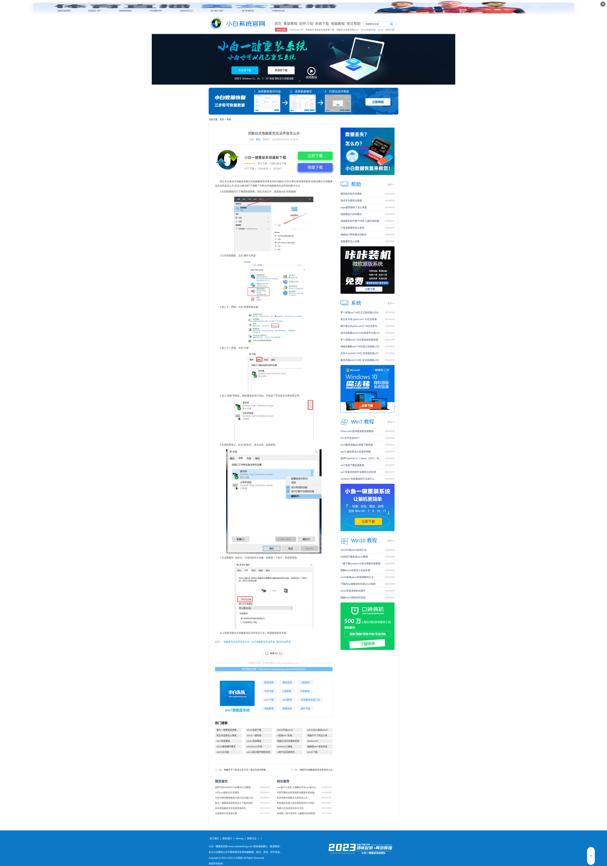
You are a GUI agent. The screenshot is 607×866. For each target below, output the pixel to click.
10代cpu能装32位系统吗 (227, 792)
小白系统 (238, 858)
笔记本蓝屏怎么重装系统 (229, 735)
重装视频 (269, 682)
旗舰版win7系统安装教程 (319, 746)
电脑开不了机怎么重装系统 (320, 735)
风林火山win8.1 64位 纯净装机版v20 (359, 353)
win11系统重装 (254, 741)
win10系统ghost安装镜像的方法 (357, 577)
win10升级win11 (285, 730)
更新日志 (252, 838)
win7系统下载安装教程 (352, 465)
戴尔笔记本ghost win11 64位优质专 (358, 326)
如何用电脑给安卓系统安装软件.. (231, 808)
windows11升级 (254, 746)
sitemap (239, 838)
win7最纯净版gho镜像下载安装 (356, 444)
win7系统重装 (223, 741)
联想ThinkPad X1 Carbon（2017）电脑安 (361, 458)
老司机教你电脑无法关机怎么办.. (293, 797)
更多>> (391, 184)
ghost (381, 29)
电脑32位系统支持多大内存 (290, 808)
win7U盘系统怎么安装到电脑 (355, 451)
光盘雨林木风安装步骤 (226, 813)
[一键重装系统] (237, 24)
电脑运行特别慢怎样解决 (353, 234)
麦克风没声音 (283, 641)
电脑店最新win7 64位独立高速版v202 (360, 346)
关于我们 (214, 838)
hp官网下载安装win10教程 (354, 556)
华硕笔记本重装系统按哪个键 (320, 29)
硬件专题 (305, 708)
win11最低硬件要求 (226, 746)
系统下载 (322, 24)
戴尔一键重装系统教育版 (229, 730)
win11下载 (312, 752)
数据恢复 (287, 708)
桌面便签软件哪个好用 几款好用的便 (359, 221)
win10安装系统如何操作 (352, 590)
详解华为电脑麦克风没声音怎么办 (316, 769)
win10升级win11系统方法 (353, 550)
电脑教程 (338, 24)
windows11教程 (284, 746)
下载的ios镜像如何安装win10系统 (358, 584)
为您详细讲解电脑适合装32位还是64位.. (234, 797)
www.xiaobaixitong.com (287, 663)
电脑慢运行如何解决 (351, 214)
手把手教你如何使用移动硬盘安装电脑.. (296, 792)
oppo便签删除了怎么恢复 (353, 207)
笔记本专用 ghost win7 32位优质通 (358, 319)
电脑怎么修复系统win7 (347, 29)
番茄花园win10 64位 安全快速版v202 (359, 360)
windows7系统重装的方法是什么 (357, 478)
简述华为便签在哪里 (351, 200)
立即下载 (315, 156)
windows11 (312, 741)
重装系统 (287, 682)
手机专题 (269, 691)
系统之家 (390, 29)
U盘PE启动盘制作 (286, 752)
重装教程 (290, 24)
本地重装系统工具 (310, 699)
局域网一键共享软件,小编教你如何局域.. (296, 813)
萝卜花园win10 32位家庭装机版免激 (359, 339)
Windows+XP (297, 29)
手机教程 (305, 691)
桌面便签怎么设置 (349, 241)
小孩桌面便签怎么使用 (352, 227)
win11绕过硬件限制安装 (258, 752)
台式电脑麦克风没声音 (263, 641)
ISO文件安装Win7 (349, 438)
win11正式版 (223, 752)
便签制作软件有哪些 (351, 193)
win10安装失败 (368, 29)
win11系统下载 (254, 730)
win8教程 (287, 699)
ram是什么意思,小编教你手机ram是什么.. (297, 787)
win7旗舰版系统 (237, 710)
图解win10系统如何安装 (352, 597)
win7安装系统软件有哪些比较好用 (358, 472)
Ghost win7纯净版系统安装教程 (357, 431)
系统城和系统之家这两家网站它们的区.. (296, 803)
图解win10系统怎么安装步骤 (355, 570)
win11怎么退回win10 (317, 730)
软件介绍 (306, 24)
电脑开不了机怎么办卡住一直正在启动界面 (245, 769)
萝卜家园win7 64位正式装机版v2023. (359, 312)
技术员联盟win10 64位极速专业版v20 (360, 333)
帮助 (229, 119)
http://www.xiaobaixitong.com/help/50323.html (282, 669)
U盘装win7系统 (284, 735)
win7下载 (269, 699)
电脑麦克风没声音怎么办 (237, 641)
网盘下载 (315, 167)
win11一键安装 (254, 735)
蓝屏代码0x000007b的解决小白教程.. (233, 787)
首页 (278, 24)
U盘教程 (305, 682)
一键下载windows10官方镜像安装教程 (360, 563)
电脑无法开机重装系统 (288, 741)
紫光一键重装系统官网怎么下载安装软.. (234, 803)
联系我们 (227, 838)
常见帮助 (354, 24)
